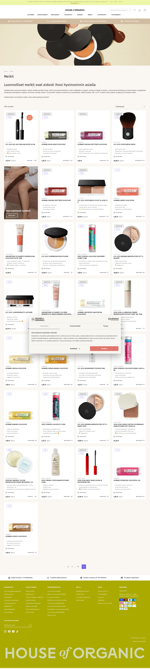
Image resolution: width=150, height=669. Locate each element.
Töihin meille (30, 612)
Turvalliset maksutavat (11, 600)
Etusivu (6, 71)
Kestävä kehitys (31, 600)
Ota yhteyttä (80, 600)
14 (78, 566)
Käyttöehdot (8, 606)
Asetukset (73, 348)
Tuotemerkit (116, 14)
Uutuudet (30, 14)
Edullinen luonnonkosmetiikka (57, 600)
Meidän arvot (30, 594)
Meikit (90, 14)
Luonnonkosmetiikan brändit (56, 606)
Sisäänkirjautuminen (82, 591)
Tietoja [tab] (105, 326)
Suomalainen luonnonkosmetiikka (58, 609)
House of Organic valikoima (34, 597)
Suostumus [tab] (44, 326)
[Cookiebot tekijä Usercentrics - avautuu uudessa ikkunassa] (110, 319)
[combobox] (120, 10)
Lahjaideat (101, 600)
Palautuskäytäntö (9, 609)
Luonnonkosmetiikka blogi (55, 603)
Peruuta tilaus (8, 612)
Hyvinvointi (102, 14)
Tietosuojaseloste (10, 603)
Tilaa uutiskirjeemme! (32, 609)
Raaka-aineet (51, 615)
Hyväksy (104, 348)
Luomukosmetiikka (53, 597)
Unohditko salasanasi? (83, 597)
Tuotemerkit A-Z (103, 591)
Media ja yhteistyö (31, 606)
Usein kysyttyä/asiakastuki (12, 591)
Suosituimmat (42, 14)
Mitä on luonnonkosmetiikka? (56, 594)
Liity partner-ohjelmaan (33, 603)
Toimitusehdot (8, 594)
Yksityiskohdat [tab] (75, 326)
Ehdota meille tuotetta (105, 603)
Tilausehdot (8, 597)
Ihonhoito (68, 14)
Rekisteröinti (80, 594)
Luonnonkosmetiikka (54, 591)
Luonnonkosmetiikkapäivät (55, 612)
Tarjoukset (55, 14)
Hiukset (80, 14)
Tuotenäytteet (102, 594)
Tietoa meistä (30, 591)
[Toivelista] (135, 10)
